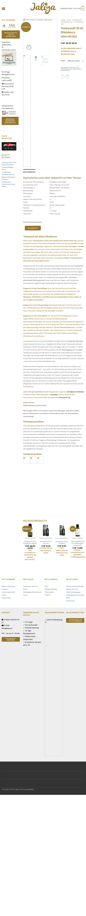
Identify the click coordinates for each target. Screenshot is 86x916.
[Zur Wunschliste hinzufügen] (52, 24)
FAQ (46, 586)
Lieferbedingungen (73, 592)
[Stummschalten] (14, 148)
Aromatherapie (30, 538)
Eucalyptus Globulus (75, 392)
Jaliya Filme (6, 598)
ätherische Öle (74, 67)
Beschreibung (29, 172)
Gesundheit (77, 20)
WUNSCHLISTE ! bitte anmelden (10, 34)
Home (63, 20)
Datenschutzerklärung (74, 586)
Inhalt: (63, 61)
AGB (68, 598)
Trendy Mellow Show (7, 168)
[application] (9, 146)
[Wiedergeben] (4, 148)
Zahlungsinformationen (75, 595)
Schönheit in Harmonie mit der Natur (8, 184)
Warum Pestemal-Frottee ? (8, 178)
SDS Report (33, 228)
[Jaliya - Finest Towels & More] (43, 7)
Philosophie (49, 592)
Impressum (70, 601)
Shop (69, 20)
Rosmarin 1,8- (65, 397)
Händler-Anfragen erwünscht (10, 121)
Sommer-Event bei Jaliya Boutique (9, 163)
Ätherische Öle (67, 22)
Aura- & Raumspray (45, 538)
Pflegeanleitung (51, 589)
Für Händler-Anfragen (11, 639)
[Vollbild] (16, 148)
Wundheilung (65, 70)
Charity (47, 595)
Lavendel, (54, 394)
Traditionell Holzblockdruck (8, 173)
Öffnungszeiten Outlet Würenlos (75, 620)
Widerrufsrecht (72, 589)
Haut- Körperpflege (75, 69)
